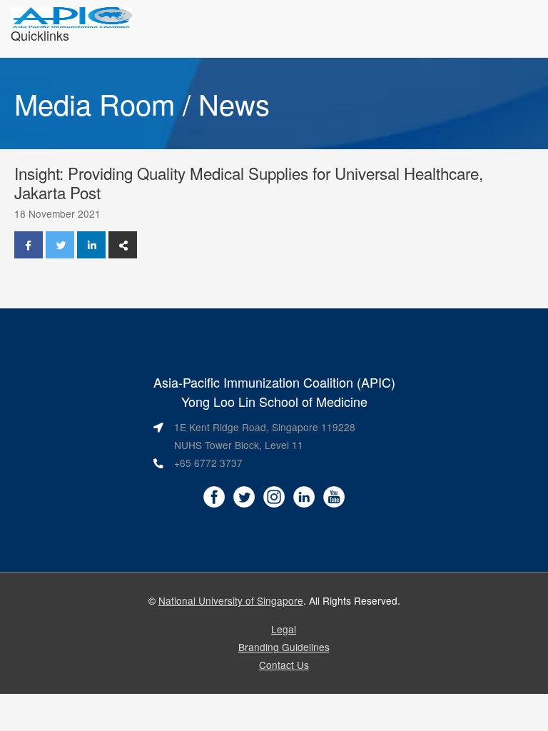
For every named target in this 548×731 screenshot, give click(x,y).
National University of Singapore (230, 600)
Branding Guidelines (284, 647)
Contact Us (284, 664)
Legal (283, 629)
